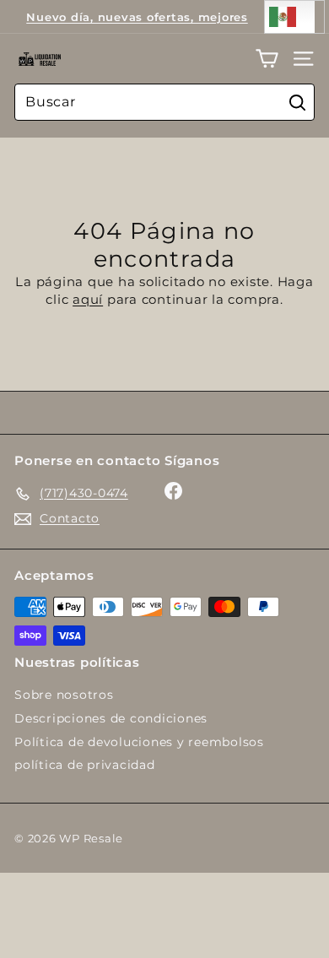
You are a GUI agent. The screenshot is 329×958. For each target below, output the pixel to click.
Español (294, 17)
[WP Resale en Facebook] (173, 491)
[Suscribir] (255, 894)
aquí (88, 299)
